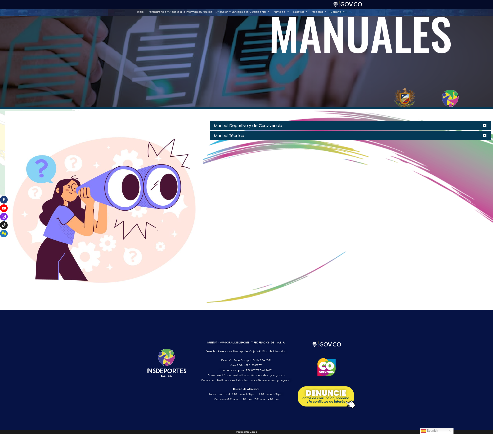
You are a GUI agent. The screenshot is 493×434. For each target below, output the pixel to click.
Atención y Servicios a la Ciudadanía (241, 12)
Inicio (140, 12)
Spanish (432, 430)
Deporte (335, 12)
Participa (279, 12)
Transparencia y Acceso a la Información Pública (180, 12)
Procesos (317, 12)
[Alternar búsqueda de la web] (350, 11)
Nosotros (298, 12)
